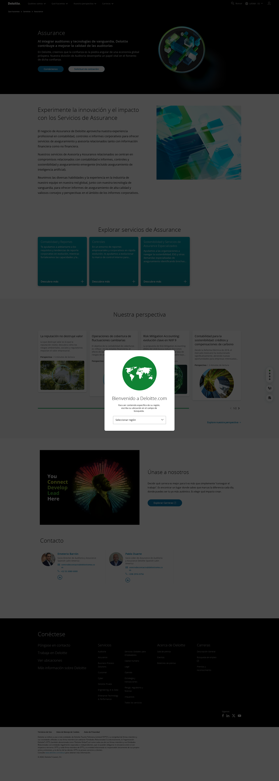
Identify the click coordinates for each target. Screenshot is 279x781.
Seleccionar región (126, 419)
